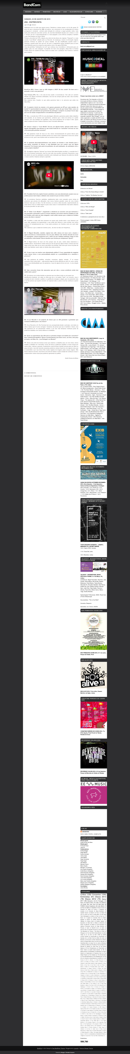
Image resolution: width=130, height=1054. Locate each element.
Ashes (81, 966)
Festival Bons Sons (89, 941)
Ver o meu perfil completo (90, 834)
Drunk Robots (102, 980)
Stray (105, 1017)
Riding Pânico (83, 951)
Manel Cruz (98, 995)
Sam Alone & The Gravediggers (94, 1013)
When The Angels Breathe (96, 1032)
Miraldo (104, 998)
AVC (97, 961)
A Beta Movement (100, 960)
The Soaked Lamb (89, 1025)
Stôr (91, 1018)
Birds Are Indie (100, 938)
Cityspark (82, 975)
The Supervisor (98, 1025)
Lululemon (84, 993)
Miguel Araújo (90, 998)
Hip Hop (103, 941)
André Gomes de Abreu (86, 842)
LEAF (81, 992)
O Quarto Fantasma (92, 1007)
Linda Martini (101, 906)
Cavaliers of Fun (83, 973)
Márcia (88, 946)
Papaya (104, 1010)
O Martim (84, 1007)
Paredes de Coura (86, 1012)
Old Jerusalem (100, 924)
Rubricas (104, 902)
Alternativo (90, 901)
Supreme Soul (98, 953)
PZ (87, 948)
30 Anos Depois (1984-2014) (87, 166)
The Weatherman (98, 956)
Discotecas (56, 12)
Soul (101, 916)
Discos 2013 (100, 896)
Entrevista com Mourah (86, 188)
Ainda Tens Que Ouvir (89, 904)
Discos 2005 (96, 978)
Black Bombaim (100, 911)
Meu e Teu (82, 998)
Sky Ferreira (96, 1017)
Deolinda (84, 978)
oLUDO (99, 958)
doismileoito (93, 958)
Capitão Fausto (84, 912)
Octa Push (95, 946)
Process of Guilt (84, 928)
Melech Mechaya (87, 997)
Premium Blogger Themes (86, 1048)
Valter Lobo (95, 1029)
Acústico (82, 911)
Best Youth (92, 938)
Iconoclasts (87, 988)
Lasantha (76, 1048)
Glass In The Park (89, 985)
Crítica (83, 894)
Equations (82, 923)
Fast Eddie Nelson (84, 983)
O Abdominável (91, 1005)
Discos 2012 (90, 899)
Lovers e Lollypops (99, 909)
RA (103, 949)
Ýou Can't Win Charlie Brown (97, 1035)
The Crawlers (92, 955)
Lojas (65, 12)
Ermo (86, 914)
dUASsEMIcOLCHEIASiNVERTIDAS (97, 1034)
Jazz (104, 988)
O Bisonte (98, 1005)
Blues (88, 919)
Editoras (37, 12)
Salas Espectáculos (76, 12)
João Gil (82, 847)
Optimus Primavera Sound (87, 926)
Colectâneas (103, 975)
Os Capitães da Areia (95, 1008)
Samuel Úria (83, 929)
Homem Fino (90, 986)
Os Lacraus (103, 1008)
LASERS (103, 990)
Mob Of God (84, 1000)
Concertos (96, 894)
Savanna (101, 1015)
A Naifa (87, 961)
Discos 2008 (90, 921)
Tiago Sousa (101, 1027)
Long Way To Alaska (95, 992)
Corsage (83, 976)
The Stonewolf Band (87, 956)
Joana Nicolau (83, 990)
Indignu (93, 988)
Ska (105, 1015)
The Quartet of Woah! (98, 1024)
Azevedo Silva (97, 917)
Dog (96, 980)
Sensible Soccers (92, 929)
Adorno (101, 961)
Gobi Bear (96, 914)
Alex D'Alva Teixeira (90, 963)
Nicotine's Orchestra (86, 1003)
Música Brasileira (102, 1002)
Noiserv (92, 912)
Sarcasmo (95, 1015)
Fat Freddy (93, 983)
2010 (87, 960)
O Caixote (104, 1005)
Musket (95, 1002)
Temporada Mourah (84, 1020)
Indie (97, 902)
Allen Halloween (99, 963)
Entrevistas (85, 896)
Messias (104, 943)
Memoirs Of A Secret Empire (99, 997)
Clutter (87, 975)
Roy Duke (104, 1012)
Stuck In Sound (85, 1018)
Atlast (86, 966)
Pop (97, 916)
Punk (99, 1012)
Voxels (86, 958)
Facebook (99, 12)
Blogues (100, 970)
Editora (81, 981)
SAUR (83, 1013)
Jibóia (92, 916)
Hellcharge (82, 986)
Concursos (88, 939)
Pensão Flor (93, 1012)
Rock (81, 902)
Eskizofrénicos (102, 981)
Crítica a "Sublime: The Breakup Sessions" (91, 195)
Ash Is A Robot (101, 965)
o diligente (82, 1035)
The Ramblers (83, 931)
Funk (97, 941)
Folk (91, 914)
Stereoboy (98, 951)
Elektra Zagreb (100, 921)
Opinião (94, 907)
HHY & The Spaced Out (100, 985)
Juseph (97, 990)
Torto (103, 931)
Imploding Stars (84, 943)
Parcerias (28, 12)
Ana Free (87, 965)
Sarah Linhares (88, 1015)
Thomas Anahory (92, 1027)
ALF (91, 934)
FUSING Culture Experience (87, 906)
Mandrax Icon (85, 995)
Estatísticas (83, 1038)
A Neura (92, 961)
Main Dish (90, 923)
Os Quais (84, 1010)
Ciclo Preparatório (101, 973)
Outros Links (89, 12)
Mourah (87, 924)
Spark (101, 1017)
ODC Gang (102, 1007)
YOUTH (86, 1034)
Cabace (96, 971)
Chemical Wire (92, 973)
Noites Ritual (94, 1003)
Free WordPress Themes (58, 1048)
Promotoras (46, 12)
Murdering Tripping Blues (87, 1002)
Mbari (96, 923)
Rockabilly (91, 951)
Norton (93, 924)
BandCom (39, 1048)
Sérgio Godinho (96, 1018)
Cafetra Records (97, 919)
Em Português (100, 901)
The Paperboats (87, 1024)
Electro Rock (89, 902)
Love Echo (104, 992)
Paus (97, 912)
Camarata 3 (102, 971)
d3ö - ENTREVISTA (33, 22)
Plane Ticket (83, 949)
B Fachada (90, 911)
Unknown (85, 832)
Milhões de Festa (97, 998)
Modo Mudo (91, 1000)
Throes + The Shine (95, 931)
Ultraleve (82, 1029)
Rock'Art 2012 (95, 928)
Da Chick (96, 976)
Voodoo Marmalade (97, 1030)
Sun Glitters (102, 929)
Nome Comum (102, 1003)
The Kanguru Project (90, 1022)
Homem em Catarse (99, 986)
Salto (103, 928)
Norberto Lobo (83, 1005)
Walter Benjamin (85, 1032)
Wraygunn (82, 933)
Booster (82, 939)
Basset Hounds (92, 968)
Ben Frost (88, 970)
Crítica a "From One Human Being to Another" (92, 192)
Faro (81, 180)
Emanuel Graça (84, 845)
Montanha (98, 1000)
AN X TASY (97, 934)
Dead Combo (101, 907)
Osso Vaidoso (90, 1010)
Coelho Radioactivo (95, 975)
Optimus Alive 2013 (84, 1008)
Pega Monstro (100, 926)
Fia (98, 983)
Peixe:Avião (101, 948)
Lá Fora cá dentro (85, 907)
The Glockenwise (102, 955)
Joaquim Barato (91, 990)
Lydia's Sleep (97, 993)
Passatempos (93, 948)
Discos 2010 (84, 980)
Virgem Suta (89, 1030)
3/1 (86, 934)
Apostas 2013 (83, 938)
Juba (99, 943)
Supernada (89, 953)
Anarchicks (101, 936)
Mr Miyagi (104, 1000)
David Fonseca (103, 976)
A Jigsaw (88, 917)
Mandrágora (92, 995)
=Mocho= (92, 960)
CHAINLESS (90, 971)
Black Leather (94, 970)
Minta (83, 944)
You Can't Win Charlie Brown (94, 933)
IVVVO (81, 988)
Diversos (91, 980)
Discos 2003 (90, 978)
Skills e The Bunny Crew (87, 1017)
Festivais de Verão (85, 909)
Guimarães (83, 177)
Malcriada (104, 993)
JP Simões (98, 988)
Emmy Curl (95, 981)
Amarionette (94, 936)
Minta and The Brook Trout (93, 944)
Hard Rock (101, 904)
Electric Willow (88, 981)
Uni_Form (88, 1029)
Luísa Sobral (90, 993)
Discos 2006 (103, 978)
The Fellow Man (95, 1020)
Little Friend (87, 992)
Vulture (104, 1030)
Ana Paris (93, 965)
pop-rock (88, 1035)
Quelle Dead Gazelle (94, 949)
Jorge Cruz (93, 943)
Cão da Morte (90, 976)
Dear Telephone (97, 939)
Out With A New (98, 1010)
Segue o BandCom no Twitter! (93, 27)
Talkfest (103, 1018)
